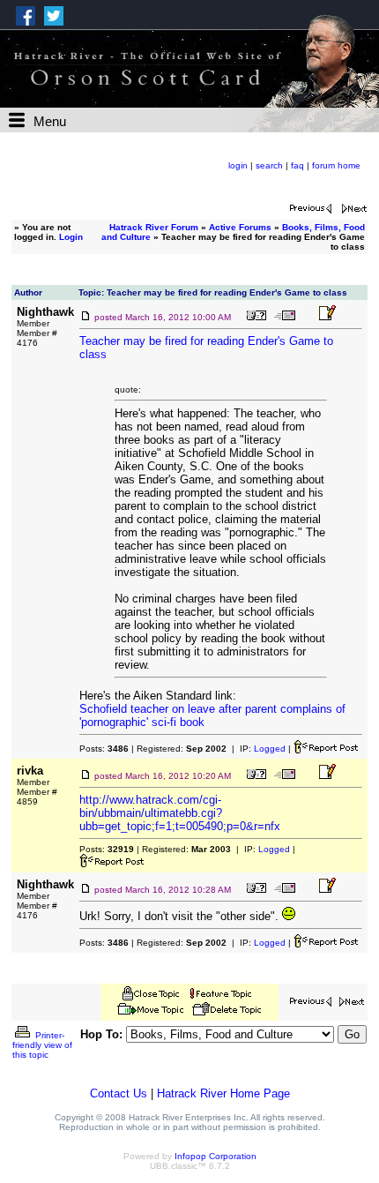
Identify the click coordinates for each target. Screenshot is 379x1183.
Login (71, 237)
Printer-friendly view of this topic (42, 1044)
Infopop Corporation (215, 1156)
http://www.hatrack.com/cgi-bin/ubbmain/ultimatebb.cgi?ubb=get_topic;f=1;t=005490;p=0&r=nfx (179, 813)
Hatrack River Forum (153, 227)
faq (297, 165)
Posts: (104, 748)
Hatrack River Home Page (223, 1093)
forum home (336, 165)
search (269, 165)
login (238, 165)
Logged (270, 748)
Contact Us (118, 1093)
